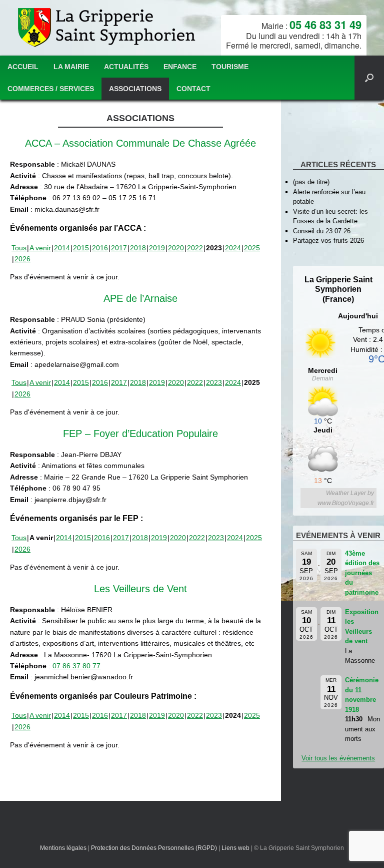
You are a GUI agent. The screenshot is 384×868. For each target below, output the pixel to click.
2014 (62, 248)
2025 (252, 248)
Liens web (236, 847)
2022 (195, 248)
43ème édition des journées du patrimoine (362, 573)
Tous (19, 248)
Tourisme (230, 67)
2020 (176, 248)
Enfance (180, 67)
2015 (81, 248)
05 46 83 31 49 (326, 25)
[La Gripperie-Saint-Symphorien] (108, 28)
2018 (138, 248)
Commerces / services (51, 89)
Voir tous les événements (338, 758)
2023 (214, 382)
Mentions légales (63, 847)
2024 (233, 248)
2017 (119, 248)
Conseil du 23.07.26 (321, 231)
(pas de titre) (311, 182)
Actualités (126, 67)
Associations (135, 89)
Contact (193, 89)
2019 (157, 248)
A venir (40, 248)
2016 (100, 248)
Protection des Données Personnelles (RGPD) (154, 847)
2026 (22, 259)
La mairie (71, 67)
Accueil (23, 67)
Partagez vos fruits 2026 (328, 240)
